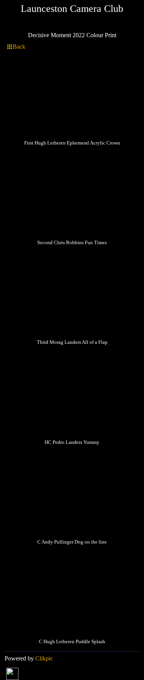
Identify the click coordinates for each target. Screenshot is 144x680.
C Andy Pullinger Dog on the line (72, 542)
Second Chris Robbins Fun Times (72, 242)
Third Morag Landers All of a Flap (72, 342)
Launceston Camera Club (72, 8)
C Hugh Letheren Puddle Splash (72, 641)
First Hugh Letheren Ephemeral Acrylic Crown (72, 143)
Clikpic (44, 658)
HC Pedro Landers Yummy (72, 442)
